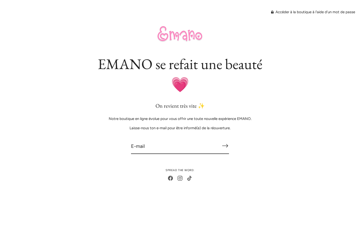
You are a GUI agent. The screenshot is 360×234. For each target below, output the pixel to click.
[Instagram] (180, 178)
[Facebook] (170, 178)
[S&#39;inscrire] (225, 146)
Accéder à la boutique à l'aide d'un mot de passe (315, 12)
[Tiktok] (189, 178)
